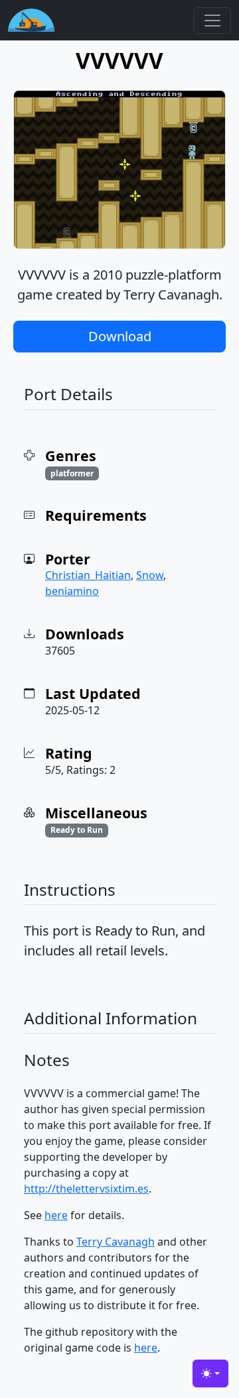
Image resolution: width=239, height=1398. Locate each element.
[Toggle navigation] (212, 20)
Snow (149, 575)
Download (119, 336)
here (56, 1215)
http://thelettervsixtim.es (86, 1188)
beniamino (72, 591)
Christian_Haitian (88, 575)
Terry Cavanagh (115, 1241)
